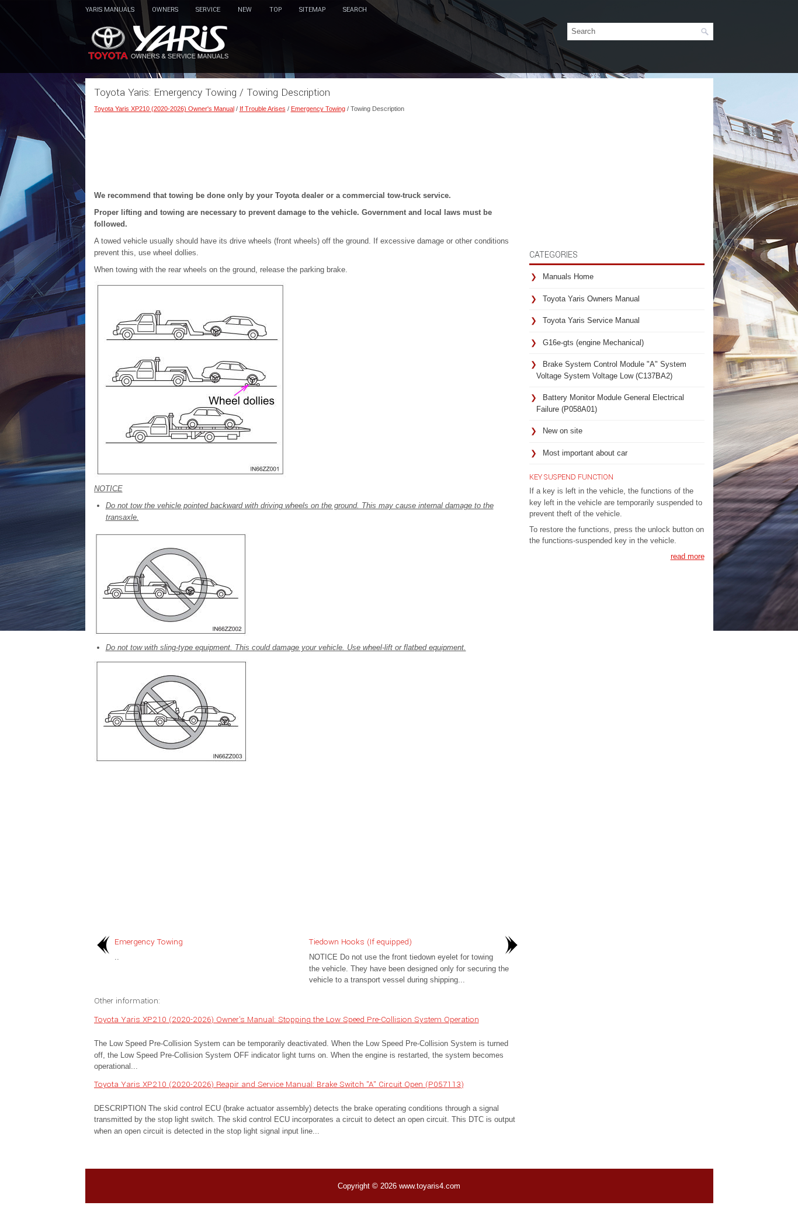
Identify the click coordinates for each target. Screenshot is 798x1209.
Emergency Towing (318, 108)
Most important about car (585, 453)
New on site (562, 430)
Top (275, 9)
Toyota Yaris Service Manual (591, 320)
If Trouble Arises (263, 108)
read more (688, 556)
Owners (165, 9)
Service (208, 9)
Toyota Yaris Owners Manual (591, 298)
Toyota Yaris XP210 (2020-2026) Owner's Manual (164, 108)
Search (355, 9)
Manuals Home (568, 276)
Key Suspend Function (571, 477)
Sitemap (312, 9)
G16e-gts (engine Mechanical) (593, 342)
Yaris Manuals (109, 9)
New (245, 9)
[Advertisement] (307, 149)
